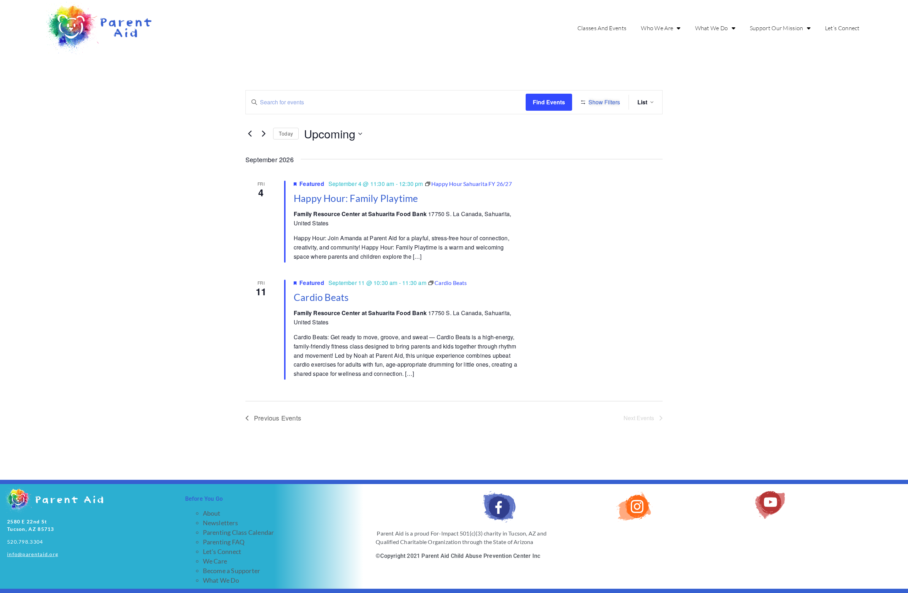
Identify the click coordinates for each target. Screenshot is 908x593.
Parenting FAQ (224, 542)
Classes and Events (601, 28)
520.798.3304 (25, 542)
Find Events (549, 102)
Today (286, 133)
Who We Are (657, 28)
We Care (215, 561)
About (212, 513)
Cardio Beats (321, 297)
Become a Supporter (231, 571)
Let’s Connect (842, 28)
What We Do (711, 28)
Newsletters (220, 523)
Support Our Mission (776, 28)
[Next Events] (263, 134)
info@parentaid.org (32, 554)
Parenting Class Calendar (238, 532)
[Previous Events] (249, 134)
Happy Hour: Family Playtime (356, 198)
